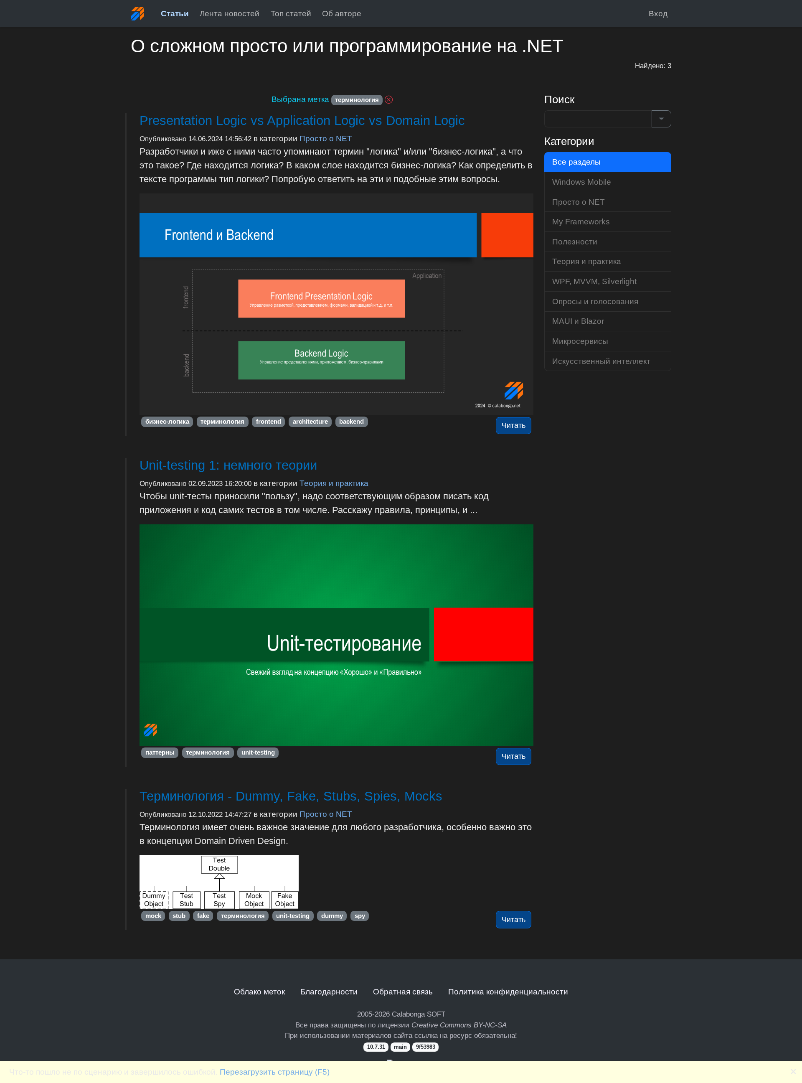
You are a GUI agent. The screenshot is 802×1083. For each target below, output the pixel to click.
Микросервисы (580, 341)
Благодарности (329, 991)
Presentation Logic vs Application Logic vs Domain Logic (302, 120)
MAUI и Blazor (578, 320)
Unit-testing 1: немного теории (228, 465)
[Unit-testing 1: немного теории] (336, 635)
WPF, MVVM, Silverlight (594, 281)
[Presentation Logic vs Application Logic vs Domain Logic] (336, 304)
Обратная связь (403, 991)
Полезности (574, 241)
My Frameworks (581, 221)
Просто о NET (325, 138)
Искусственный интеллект (601, 361)
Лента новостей (229, 13)
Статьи (175, 13)
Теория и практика (333, 483)
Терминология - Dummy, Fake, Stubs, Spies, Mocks (291, 796)
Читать (513, 425)
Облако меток (259, 991)
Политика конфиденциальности (508, 991)
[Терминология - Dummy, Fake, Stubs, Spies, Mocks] (336, 882)
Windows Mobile (581, 181)
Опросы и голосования (595, 301)
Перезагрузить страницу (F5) (275, 1071)
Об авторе (341, 13)
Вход (658, 13)
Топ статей (291, 13)
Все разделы (576, 161)
